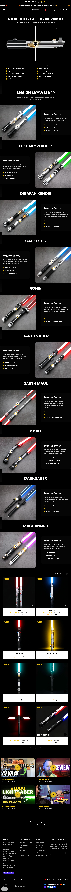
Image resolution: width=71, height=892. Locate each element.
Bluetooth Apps (24, 845)
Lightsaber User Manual (26, 842)
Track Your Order (24, 855)
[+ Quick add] (32, 606)
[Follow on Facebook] (4, 879)
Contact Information (25, 853)
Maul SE (19, 610)
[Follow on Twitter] (8, 879)
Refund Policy (40, 845)
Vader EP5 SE (19, 653)
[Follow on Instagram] (11, 879)
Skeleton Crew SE (52, 653)
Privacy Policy (40, 842)
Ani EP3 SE (52, 610)
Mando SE (52, 739)
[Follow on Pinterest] (15, 879)
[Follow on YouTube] (18, 879)
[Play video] (18, 768)
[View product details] (15, 119)
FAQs (21, 848)
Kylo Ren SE (19, 739)
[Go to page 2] (39, 749)
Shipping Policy (40, 848)
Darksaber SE (52, 696)
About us (22, 850)
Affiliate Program (41, 853)
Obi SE (19, 696)
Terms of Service (40, 850)
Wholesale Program (41, 855)
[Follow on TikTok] (22, 879)
